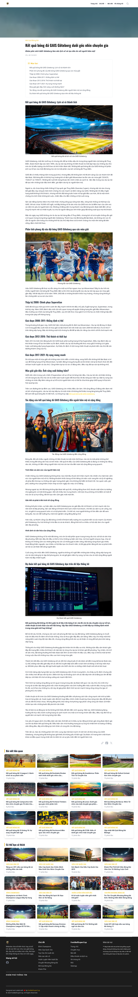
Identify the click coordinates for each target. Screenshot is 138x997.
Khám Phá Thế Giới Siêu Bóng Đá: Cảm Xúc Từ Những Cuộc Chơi (117, 868)
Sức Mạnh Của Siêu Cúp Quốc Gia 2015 (84, 868)
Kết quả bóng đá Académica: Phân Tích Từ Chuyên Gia (85, 774)
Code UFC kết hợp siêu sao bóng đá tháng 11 (117, 925)
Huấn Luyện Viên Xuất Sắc (82, 893)
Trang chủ (94, 4)
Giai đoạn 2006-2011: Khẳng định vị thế (44, 77)
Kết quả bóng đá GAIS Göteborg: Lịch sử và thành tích (50, 67)
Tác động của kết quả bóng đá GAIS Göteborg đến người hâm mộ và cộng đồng (59, 90)
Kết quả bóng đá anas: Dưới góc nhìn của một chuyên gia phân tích (84, 803)
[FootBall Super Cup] (7, 962)
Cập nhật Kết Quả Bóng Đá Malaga (115, 831)
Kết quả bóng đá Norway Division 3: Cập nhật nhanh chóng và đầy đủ (52, 925)
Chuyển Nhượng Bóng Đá (114, 893)
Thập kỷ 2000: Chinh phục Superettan (43, 74)
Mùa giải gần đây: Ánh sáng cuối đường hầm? (46, 87)
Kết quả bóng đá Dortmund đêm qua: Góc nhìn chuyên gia (52, 831)
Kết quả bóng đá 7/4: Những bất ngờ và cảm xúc (84, 925)
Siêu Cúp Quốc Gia (46, 864)
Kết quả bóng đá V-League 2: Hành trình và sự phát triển (20, 774)
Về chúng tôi (118, 4)
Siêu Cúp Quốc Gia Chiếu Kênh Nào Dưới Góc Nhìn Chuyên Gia (51, 868)
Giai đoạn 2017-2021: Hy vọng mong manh (45, 84)
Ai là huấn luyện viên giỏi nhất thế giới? (83, 896)
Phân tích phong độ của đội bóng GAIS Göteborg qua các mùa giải (54, 71)
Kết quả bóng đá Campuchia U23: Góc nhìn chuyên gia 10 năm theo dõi (19, 803)
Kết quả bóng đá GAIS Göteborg (81, 394)
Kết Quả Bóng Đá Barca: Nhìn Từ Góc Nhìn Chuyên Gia (117, 803)
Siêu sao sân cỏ (12, 864)
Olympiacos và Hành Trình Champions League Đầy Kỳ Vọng (19, 896)
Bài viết (110, 4)
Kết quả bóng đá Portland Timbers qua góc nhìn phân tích (52, 803)
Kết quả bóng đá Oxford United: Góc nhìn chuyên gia (117, 774)
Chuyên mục (75, 950)
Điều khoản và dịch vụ (79, 956)
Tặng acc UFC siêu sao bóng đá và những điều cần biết (19, 868)
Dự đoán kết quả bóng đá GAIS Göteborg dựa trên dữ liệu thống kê (55, 93)
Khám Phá (42, 969)
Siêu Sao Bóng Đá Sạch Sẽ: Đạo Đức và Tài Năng (51, 896)
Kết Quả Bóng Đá (31, 40)
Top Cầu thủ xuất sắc (46, 953)
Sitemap (74, 966)
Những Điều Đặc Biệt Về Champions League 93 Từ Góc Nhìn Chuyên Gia (17, 925)
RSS (72, 963)
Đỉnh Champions (12, 893)
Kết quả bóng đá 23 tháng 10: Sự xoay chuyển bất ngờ (19, 831)
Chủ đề (101, 4)
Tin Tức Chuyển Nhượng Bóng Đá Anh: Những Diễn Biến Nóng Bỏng (118, 896)
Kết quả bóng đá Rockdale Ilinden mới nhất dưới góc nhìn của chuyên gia (52, 774)
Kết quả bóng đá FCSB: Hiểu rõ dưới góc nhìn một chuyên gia (83, 831)
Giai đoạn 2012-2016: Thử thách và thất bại (45, 80)
